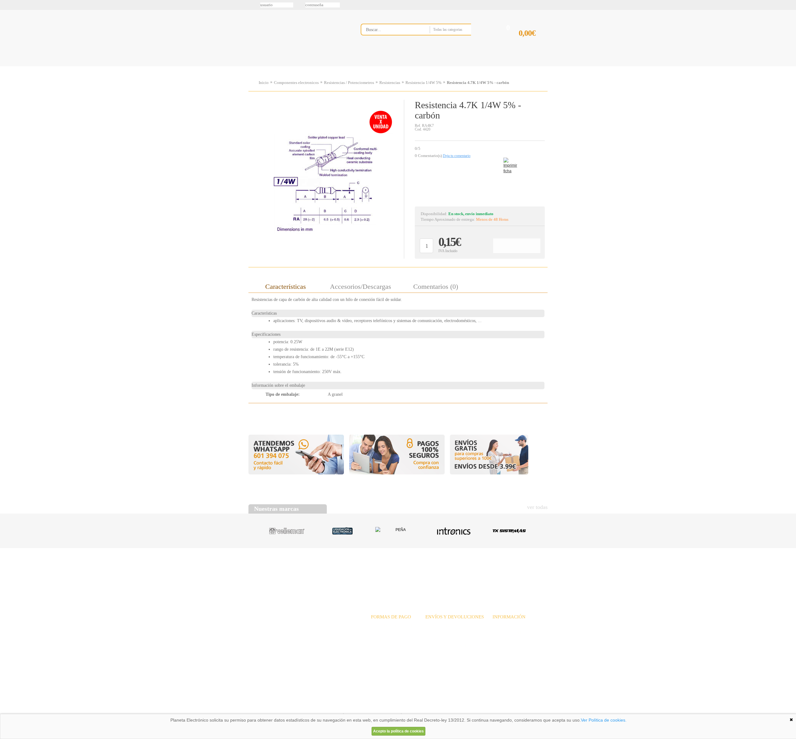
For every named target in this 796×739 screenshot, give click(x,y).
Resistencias (389, 82)
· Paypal (378, 632)
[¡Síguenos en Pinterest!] (7, 51)
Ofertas (447, 572)
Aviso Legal (264, 706)
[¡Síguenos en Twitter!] (7, 25)
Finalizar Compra (533, 43)
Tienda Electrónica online (298, 35)
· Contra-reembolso (388, 646)
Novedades (419, 572)
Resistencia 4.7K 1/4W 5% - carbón (478, 82)
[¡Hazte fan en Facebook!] (7, 38)
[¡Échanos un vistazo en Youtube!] (7, 77)
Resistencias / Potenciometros (349, 82)
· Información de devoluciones (452, 646)
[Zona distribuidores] (515, 7)
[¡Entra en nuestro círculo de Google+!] (7, 64)
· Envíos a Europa (441, 632)
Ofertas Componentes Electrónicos (340, 66)
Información (477, 66)
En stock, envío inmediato (470, 213)
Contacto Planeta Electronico (526, 66)
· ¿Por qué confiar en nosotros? (520, 632)
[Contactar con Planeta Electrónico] (300, 633)
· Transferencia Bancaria (392, 625)
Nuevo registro (449, 5)
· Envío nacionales (441, 625)
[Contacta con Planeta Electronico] (424, 42)
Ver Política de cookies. (604, 720)
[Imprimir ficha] (508, 162)
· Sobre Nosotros (507, 625)
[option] (326, 177)
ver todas (537, 507)
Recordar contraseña (398, 5)
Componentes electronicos (296, 82)
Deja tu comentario (456, 156)
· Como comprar (507, 646)
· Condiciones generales (513, 639)
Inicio (264, 82)
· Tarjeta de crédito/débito (394, 639)
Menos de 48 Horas (492, 219)
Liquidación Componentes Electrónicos (383, 66)
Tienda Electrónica (260, 66)
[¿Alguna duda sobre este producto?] (479, 182)
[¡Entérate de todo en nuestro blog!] (7, 90)
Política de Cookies (354, 706)
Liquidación (475, 572)
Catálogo (505, 572)
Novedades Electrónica (296, 66)
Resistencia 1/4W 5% (423, 82)
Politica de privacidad (307, 706)
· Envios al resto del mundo (449, 639)
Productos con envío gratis (428, 66)
